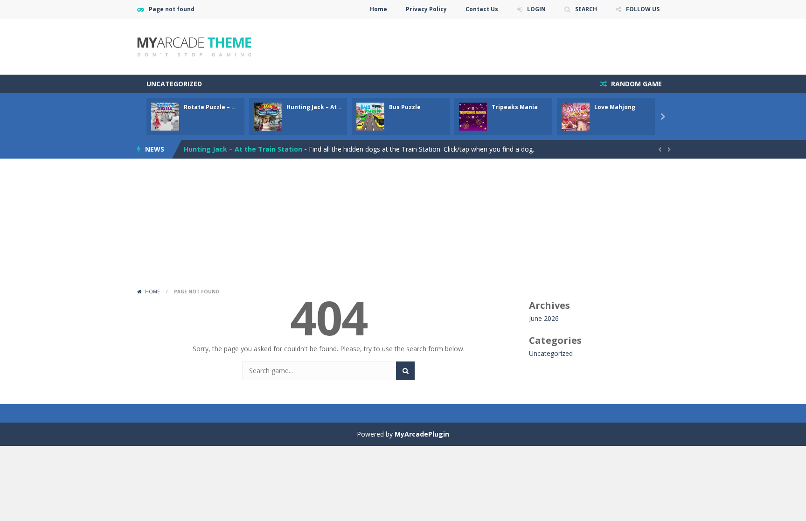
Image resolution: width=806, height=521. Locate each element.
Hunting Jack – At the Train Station (243, 146)
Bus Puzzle (405, 107)
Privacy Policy (426, 9)
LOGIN (536, 9)
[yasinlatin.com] (194, 46)
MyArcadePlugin (422, 434)
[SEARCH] (405, 370)
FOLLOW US (643, 9)
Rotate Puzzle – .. (209, 107)
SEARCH (586, 9)
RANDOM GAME (635, 83)
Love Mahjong (614, 107)
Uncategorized (174, 83)
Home (378, 9)
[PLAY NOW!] (165, 115)
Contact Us (482, 9)
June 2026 (544, 318)
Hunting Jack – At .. (314, 107)
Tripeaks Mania (515, 107)
